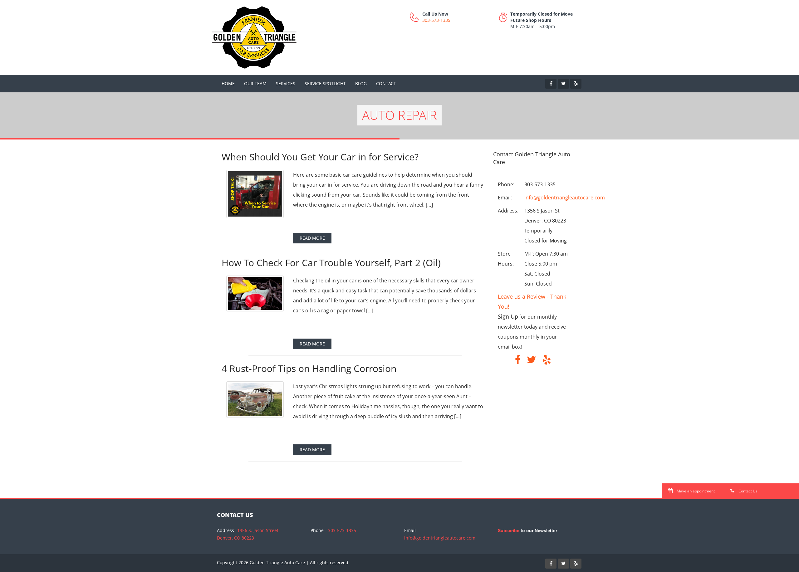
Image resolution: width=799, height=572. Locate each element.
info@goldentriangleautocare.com (564, 197)
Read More (312, 238)
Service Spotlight (325, 83)
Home (228, 83)
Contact (386, 83)
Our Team (255, 83)
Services (285, 83)
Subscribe (508, 530)
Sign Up (508, 316)
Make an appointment (695, 491)
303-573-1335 (436, 20)
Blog (361, 83)
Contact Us (747, 491)
